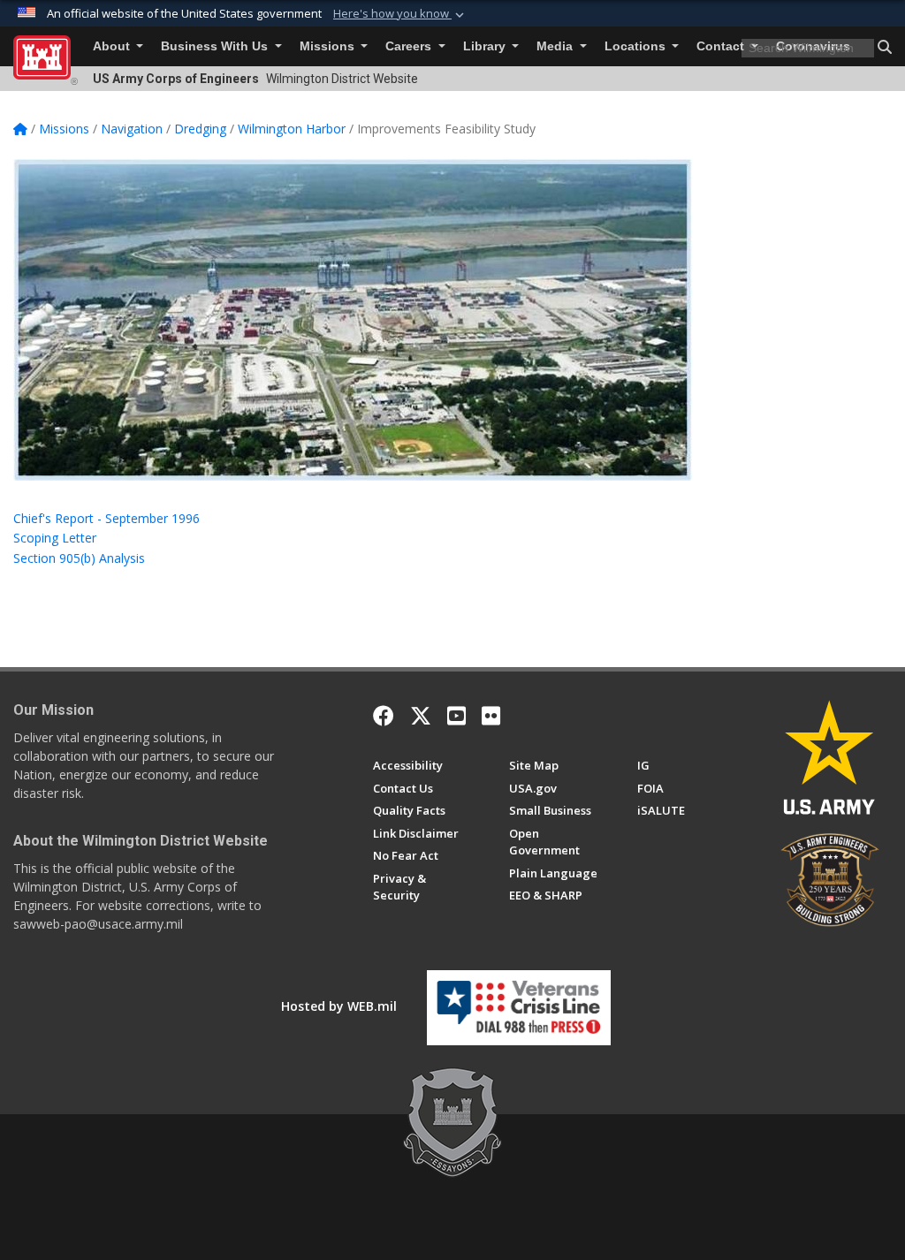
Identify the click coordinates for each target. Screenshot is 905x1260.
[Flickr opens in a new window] (491, 716)
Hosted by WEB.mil (339, 1006)
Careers (410, 46)
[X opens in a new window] (420, 716)
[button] (400, 14)
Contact (722, 46)
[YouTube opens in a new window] (456, 716)
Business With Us (216, 46)
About (113, 46)
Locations (637, 46)
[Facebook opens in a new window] (383, 716)
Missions (329, 46)
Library (486, 46)
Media (556, 46)
